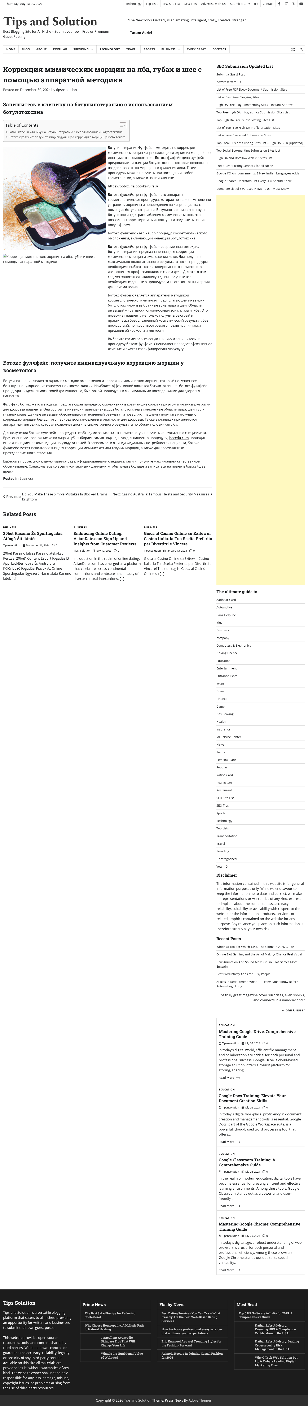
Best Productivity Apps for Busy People (243, 974)
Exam (220, 691)
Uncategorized (226, 859)
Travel (131, 49)
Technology (133, 4)
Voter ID (222, 866)
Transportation (226, 836)
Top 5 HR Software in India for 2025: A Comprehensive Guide (265, 1315)
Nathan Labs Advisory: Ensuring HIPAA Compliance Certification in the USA (275, 1329)
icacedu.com (179, 437)
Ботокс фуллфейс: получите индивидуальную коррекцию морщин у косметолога (67, 137)
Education (223, 661)
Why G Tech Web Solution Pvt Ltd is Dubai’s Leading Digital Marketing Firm (276, 1361)
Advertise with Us (213, 4)
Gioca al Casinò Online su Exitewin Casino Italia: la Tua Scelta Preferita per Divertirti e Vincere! (178, 538)
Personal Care (226, 760)
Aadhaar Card (226, 600)
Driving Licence (227, 653)
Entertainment (226, 668)
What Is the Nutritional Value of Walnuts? (122, 1355)
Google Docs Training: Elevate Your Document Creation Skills (252, 1098)
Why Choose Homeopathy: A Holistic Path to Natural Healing (114, 1327)
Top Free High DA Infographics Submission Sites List (253, 112)
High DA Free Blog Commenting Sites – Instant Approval (255, 105)
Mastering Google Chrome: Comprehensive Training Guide (259, 1226)
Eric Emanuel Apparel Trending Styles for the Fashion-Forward (191, 1343)
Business (168, 49)
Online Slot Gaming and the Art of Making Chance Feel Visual (259, 954)
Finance (221, 699)
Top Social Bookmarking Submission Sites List (248, 150)
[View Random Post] (293, 49)
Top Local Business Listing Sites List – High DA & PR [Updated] (259, 143)
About (41, 49)
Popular (60, 49)
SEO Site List (171, 4)
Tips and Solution (50, 21)
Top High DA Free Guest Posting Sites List (245, 120)
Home (10, 49)
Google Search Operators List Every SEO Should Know (253, 181)
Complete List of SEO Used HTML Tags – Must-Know (252, 189)
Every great (196, 49)
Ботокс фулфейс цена (172, 157)
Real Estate (224, 783)
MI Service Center (228, 737)
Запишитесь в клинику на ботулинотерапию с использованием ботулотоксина (66, 132)
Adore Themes (200, 1400)
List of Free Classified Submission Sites (243, 135)
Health (221, 722)
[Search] (301, 49)
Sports (149, 49)
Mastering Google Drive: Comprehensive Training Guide (257, 1034)
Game (220, 706)
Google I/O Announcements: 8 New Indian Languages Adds (257, 173)
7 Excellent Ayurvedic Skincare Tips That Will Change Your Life (118, 1341)
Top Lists (152, 4)
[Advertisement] (260, 390)
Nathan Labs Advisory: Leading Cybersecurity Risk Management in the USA (277, 1345)
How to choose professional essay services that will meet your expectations (192, 1331)
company (222, 638)
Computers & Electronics (233, 645)
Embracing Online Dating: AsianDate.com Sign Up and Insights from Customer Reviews (105, 538)
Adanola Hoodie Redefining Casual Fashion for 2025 (192, 1355)
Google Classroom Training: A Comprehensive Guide (247, 1162)
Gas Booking (225, 714)
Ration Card (224, 775)
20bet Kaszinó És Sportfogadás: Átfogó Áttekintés (33, 536)
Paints (220, 752)
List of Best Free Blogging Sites (237, 97)
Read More (226, 1078)
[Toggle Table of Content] (120, 125)
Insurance (223, 729)
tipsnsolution (66, 89)
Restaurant (224, 790)
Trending (81, 49)
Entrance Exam (226, 676)
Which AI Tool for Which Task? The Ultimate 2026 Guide (255, 947)
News (220, 744)
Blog (26, 49)
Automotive (224, 607)
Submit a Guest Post (244, 4)
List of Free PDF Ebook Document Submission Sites (251, 89)
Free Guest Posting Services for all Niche (244, 166)
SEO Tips (190, 4)
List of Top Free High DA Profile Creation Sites (248, 128)
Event (220, 684)
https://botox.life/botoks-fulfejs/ (133, 186)
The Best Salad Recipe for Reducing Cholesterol (110, 1315)
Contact (268, 4)
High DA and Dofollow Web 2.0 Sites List (244, 158)
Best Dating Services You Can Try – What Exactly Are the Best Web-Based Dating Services (191, 1317)
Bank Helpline (226, 615)
